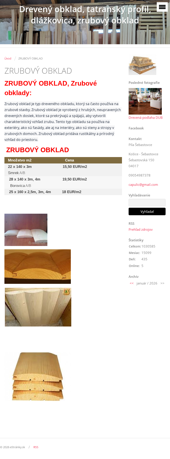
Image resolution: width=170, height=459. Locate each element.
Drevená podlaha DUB (146, 117)
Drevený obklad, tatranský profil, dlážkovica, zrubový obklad (85, 14)
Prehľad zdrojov (141, 229)
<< (132, 283)
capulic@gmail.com (143, 184)
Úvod (7, 58)
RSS (35, 447)
